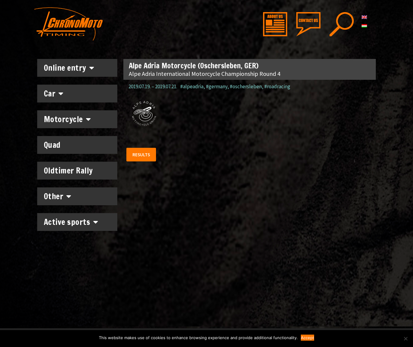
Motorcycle (63, 119)
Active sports (67, 222)
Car (50, 93)
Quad (52, 145)
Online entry (65, 67)
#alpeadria (191, 86)
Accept (307, 337)
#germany (216, 86)
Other (53, 196)
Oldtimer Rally (68, 170)
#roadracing (277, 86)
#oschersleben (246, 86)
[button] (141, 154)
